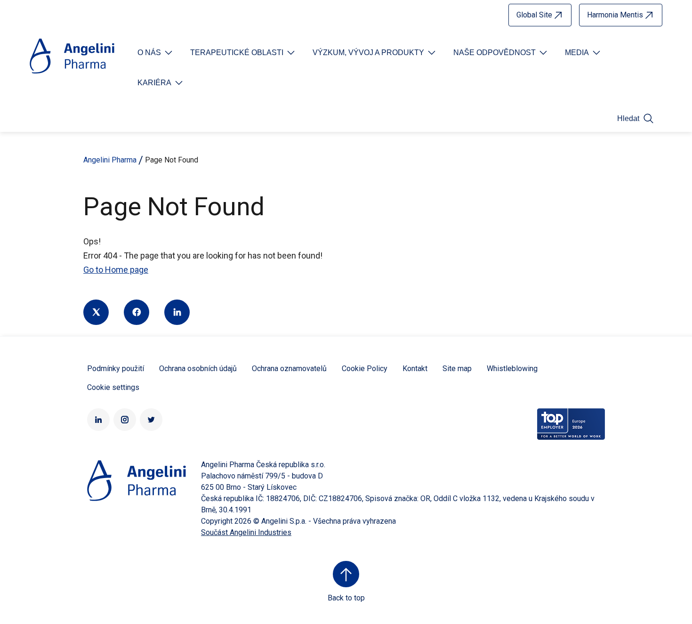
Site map (457, 368)
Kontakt (414, 368)
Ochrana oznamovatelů (289, 368)
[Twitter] (96, 312)
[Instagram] (124, 419)
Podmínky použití (115, 368)
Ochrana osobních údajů (198, 368)
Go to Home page (115, 270)
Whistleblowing (512, 368)
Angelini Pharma (110, 159)
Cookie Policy (364, 368)
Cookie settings (113, 387)
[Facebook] (136, 312)
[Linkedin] (177, 312)
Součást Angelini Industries (246, 532)
